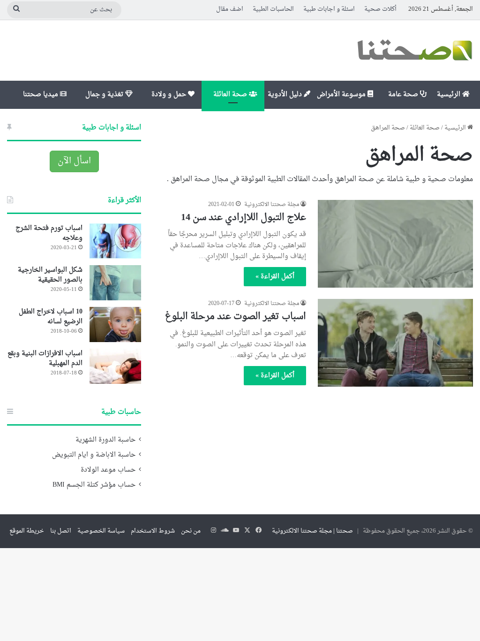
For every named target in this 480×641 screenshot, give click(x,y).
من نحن (191, 531)
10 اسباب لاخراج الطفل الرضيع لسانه (50, 316)
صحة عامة (404, 94)
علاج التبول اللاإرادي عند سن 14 (243, 218)
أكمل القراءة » (274, 276)
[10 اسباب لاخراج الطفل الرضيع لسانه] (115, 324)
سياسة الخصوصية (101, 531)
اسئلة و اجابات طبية (329, 9)
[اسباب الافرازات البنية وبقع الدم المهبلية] (115, 366)
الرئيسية (449, 94)
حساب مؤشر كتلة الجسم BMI (93, 485)
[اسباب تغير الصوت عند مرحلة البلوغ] (395, 343)
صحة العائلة (231, 94)
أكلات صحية (380, 9)
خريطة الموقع (26, 531)
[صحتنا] (414, 50)
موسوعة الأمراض (342, 94)
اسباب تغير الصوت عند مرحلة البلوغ (235, 317)
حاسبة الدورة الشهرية (105, 440)
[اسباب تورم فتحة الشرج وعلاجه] (115, 241)
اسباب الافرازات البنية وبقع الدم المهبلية (45, 358)
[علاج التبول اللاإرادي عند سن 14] (395, 244)
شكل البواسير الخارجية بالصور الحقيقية (50, 275)
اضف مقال (229, 9)
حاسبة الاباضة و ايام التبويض (93, 455)
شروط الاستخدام (153, 531)
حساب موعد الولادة (108, 470)
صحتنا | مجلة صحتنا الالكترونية (312, 531)
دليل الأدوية (286, 94)
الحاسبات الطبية (273, 9)
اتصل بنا (60, 531)
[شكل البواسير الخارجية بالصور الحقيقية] (115, 282)
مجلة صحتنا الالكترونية (271, 204)
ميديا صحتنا (41, 94)
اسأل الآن (74, 161)
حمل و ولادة (169, 94)
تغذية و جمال (105, 94)
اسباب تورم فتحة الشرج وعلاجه (48, 233)
